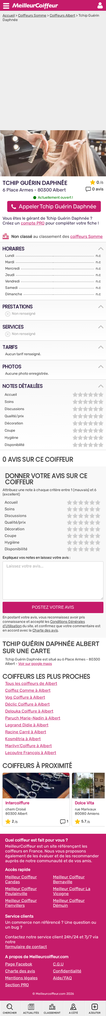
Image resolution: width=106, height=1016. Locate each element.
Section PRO (17, 984)
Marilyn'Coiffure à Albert (28, 745)
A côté (73, 1012)
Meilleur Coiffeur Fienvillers (21, 903)
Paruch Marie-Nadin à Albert (32, 718)
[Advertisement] (53, 77)
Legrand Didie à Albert (26, 725)
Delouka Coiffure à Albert (29, 711)
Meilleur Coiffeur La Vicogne (71, 891)
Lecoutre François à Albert (30, 752)
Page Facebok (18, 964)
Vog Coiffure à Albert (25, 697)
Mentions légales (21, 978)
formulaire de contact (26, 946)
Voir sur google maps (35, 664)
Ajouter (95, 1012)
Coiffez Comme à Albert (27, 690)
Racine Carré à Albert (25, 731)
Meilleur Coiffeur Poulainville (21, 891)
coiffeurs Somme (86, 236)
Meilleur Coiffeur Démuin (69, 903)
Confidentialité (67, 971)
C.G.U (58, 964)
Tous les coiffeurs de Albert (31, 683)
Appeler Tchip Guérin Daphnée (57, 206)
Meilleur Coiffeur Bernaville (69, 879)
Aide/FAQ (62, 978)
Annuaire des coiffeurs (35, 5)
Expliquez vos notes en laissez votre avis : (36, 557)
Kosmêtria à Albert (23, 738)
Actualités (31, 1012)
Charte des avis (45, 630)
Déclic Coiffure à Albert (27, 704)
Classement (52, 1012)
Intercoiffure (17, 802)
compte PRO (33, 223)
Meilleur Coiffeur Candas (21, 879)
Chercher (10, 1012)
